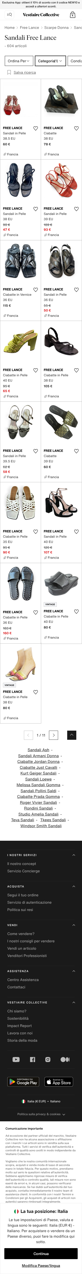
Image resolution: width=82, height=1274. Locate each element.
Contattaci (16, 987)
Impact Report (19, 1025)
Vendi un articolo (21, 948)
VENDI (12, 925)
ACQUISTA (15, 887)
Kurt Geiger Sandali (38, 773)
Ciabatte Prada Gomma (38, 797)
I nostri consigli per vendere (31, 941)
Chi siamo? (16, 1011)
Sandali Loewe (38, 779)
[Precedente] (28, 735)
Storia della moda (22, 1040)
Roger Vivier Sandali (38, 802)
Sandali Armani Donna (38, 756)
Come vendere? (20, 933)
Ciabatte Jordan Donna (38, 761)
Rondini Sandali (38, 808)
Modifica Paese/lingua (41, 1265)
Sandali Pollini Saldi (38, 791)
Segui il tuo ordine (22, 895)
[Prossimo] (53, 735)
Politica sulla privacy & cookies (38, 1114)
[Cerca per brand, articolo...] (9, 14)
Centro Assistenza (23, 979)
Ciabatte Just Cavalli (38, 767)
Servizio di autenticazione (29, 902)
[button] (72, 14)
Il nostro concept (21, 863)
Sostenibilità (17, 1018)
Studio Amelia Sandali (38, 814)
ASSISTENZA (18, 971)
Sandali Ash (38, 750)
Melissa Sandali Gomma (38, 785)
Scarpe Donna (56, 27)
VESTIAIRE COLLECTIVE (27, 1003)
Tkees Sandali (53, 820)
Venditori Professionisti (27, 955)
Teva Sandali (22, 820)
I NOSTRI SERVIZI (22, 855)
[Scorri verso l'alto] (71, 735)
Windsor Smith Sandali (41, 826)
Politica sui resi (20, 909)
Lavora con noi (20, 1033)
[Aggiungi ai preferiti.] (35, 128)
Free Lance (29, 27)
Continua (41, 1253)
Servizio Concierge (23, 871)
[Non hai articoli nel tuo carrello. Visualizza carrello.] (72, 14)
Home (10, 27)
